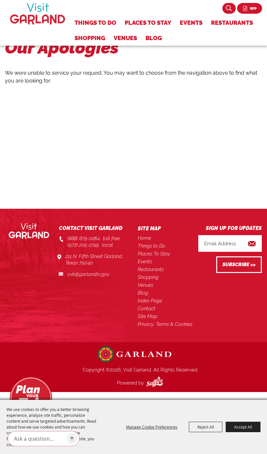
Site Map (147, 316)
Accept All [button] (243, 427)
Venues (125, 38)
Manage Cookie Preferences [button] (151, 427)
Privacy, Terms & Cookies (165, 324)
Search (229, 8)
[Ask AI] (72, 438)
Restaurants (232, 22)
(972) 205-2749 (83, 245)
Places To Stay (148, 22)
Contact (146, 308)
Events (191, 22)
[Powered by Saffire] (156, 383)
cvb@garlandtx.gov (88, 274)
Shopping (90, 38)
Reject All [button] (205, 427)
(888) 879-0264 (83, 238)
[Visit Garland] (37, 14)
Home (144, 238)
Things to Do (95, 22)
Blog (154, 38)
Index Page (150, 301)
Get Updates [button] (239, 264)
